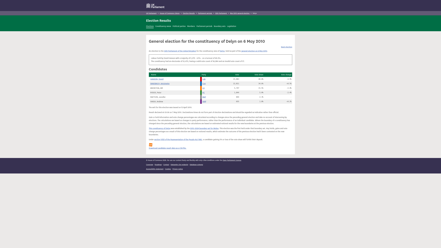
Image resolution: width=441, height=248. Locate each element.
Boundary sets (219, 26)
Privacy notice (177, 169)
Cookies (168, 169)
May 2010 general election (240, 13)
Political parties (179, 26)
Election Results (189, 13)
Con (204, 84)
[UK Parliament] (155, 5)
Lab (203, 79)
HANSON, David (156, 79)
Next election (286, 47)
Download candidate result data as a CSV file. (167, 148)
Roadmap (158, 165)
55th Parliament (221, 13)
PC (203, 93)
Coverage (149, 165)
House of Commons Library (170, 13)
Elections (150, 26)
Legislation (231, 26)
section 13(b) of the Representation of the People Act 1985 (178, 139)
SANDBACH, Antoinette (160, 84)
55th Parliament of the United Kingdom (180, 51)
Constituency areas (163, 26)
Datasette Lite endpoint (179, 165)
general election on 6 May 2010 (254, 51)
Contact (166, 165)
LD (203, 88)
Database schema (196, 165)
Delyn (222, 51)
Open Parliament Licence (232, 160)
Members (191, 26)
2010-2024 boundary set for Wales (204, 128)
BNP (204, 97)
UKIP (204, 101)
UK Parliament (151, 13)
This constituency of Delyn (159, 128)
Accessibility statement (154, 169)
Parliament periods (205, 13)
